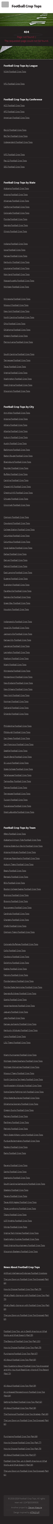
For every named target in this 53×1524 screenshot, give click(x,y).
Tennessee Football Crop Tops (17, 360)
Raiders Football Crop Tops (16, 1147)
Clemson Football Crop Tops (16, 517)
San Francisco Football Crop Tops (18, 744)
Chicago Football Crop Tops (16, 498)
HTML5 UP (34, 1512)
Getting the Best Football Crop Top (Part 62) (23, 1402)
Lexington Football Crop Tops (17, 652)
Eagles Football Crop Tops (15, 968)
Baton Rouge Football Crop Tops (18, 455)
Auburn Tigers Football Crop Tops (18, 864)
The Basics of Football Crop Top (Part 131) (22, 1341)
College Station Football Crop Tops (19, 529)
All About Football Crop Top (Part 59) (20, 1385)
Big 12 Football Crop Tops (15, 130)
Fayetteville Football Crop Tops (17, 591)
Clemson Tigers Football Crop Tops (19, 932)
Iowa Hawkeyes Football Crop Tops (19, 1005)
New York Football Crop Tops (16, 311)
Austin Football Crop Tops (15, 443)
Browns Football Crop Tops (16, 901)
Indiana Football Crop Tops (16, 243)
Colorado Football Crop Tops (16, 213)
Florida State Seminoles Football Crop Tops (23, 987)
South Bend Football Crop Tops (18, 756)
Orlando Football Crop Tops (16, 713)
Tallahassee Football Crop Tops (17, 775)
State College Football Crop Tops (18, 769)
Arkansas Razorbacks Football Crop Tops (22, 858)
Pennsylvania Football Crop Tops (18, 342)
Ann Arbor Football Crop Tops (17, 412)
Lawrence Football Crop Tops (17, 646)
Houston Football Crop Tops (16, 609)
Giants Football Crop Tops (15, 999)
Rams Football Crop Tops (15, 1153)
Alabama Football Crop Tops (16, 188)
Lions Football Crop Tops (15, 1036)
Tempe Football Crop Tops (15, 787)
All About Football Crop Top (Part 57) (20, 1455)
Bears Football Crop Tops (15, 870)
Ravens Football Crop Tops (15, 1165)
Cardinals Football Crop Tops (16, 913)
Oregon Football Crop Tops (16, 335)
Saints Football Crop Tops (15, 1171)
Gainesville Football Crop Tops (17, 597)
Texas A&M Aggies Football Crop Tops (20, 1202)
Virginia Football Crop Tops (15, 372)
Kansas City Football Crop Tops (17, 640)
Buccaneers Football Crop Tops (18, 907)
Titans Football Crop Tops (15, 1214)
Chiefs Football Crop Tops (15, 926)
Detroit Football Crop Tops (15, 566)
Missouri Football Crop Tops (16, 305)
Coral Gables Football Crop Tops (18, 547)
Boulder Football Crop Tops (16, 468)
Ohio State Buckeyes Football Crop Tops (21, 1097)
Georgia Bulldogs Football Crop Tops (20, 993)
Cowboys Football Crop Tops (16, 956)
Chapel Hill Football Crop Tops (17, 486)
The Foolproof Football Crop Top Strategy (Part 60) (26, 1414)
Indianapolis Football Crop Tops (18, 621)
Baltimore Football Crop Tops (17, 449)
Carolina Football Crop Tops (16, 480)
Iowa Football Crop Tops (14, 249)
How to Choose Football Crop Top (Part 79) (22, 1289)
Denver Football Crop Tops (15, 560)
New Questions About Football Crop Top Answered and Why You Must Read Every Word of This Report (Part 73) (26, 1370)
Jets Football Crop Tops (14, 1018)
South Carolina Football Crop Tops (19, 354)
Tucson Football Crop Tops (16, 799)
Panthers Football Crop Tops (16, 1122)
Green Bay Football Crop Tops (17, 603)
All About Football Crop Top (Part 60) (20, 1359)
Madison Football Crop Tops (16, 658)
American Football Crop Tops (16, 117)
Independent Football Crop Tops (18, 142)
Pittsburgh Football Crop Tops (17, 732)
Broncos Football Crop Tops (16, 895)
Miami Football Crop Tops (15, 664)
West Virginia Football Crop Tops (18, 385)
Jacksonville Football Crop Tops (18, 634)
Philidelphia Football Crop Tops (18, 726)
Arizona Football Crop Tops (16, 194)
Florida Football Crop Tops (15, 219)
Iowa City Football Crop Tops (16, 627)
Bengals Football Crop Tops (16, 876)
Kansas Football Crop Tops (15, 256)
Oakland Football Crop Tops (16, 707)
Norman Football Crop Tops (16, 701)
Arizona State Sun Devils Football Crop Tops (23, 846)
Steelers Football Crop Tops (16, 1190)
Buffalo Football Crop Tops (16, 474)
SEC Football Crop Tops (14, 166)
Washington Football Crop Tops (18, 378)
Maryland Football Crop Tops (17, 274)
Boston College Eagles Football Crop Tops (22, 889)
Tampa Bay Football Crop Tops (17, 781)
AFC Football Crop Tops (14, 111)
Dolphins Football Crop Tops (16, 962)
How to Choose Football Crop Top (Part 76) (22, 1448)
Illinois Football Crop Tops (15, 231)
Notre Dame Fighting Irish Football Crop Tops (24, 1091)
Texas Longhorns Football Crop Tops (20, 1208)
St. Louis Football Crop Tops (16, 762)
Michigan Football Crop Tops (16, 286)
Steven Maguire (35, 1507)
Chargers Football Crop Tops (16, 919)
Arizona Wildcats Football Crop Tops (20, 852)
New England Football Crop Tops (18, 683)
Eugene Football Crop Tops (16, 578)
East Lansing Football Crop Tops (18, 572)
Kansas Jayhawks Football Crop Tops (20, 1024)
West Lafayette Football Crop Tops (19, 812)
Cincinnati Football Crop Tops (17, 505)
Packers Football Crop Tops (16, 1116)
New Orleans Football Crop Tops (18, 689)
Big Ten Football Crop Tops (16, 136)
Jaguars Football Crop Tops (16, 1012)
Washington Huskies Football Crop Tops (21, 1239)
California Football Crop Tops (16, 206)
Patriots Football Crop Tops (16, 1128)
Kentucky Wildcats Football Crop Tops (21, 1030)
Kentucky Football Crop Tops (16, 262)
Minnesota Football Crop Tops (17, 299)
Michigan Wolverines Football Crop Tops (21, 1067)
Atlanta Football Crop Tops (16, 431)
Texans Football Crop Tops (15, 1196)
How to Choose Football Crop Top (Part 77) (22, 1442)
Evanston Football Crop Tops (16, 584)
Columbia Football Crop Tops (17, 535)
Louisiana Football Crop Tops (16, 268)
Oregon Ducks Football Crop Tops (19, 1110)
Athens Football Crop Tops (15, 425)
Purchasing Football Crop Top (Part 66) (21, 1436)
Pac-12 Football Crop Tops (15, 160)
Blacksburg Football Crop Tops (17, 462)
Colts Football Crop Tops (15, 950)
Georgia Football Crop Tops (16, 225)
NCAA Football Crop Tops (15, 71)
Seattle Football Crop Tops (15, 750)
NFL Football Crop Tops (14, 83)
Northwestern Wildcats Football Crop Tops (23, 1085)
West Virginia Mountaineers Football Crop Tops (24, 1245)
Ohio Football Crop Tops (14, 323)
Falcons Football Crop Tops (16, 975)
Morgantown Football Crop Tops (18, 677)
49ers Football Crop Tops (15, 833)
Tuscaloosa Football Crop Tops (17, 806)
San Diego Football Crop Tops (17, 738)
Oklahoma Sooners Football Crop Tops (21, 1104)
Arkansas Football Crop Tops (16, 200)
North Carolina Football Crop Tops (19, 317)
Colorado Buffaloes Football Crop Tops (21, 944)
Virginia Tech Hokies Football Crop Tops (21, 1233)
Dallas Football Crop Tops (15, 554)
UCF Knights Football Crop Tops (18, 1220)
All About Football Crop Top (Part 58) (20, 1408)
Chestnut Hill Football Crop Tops (18, 492)
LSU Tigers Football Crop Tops (17, 1042)
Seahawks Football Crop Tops (17, 1177)
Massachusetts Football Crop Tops (19, 280)
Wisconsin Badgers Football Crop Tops (21, 1251)
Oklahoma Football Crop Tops (17, 329)
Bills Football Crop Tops (14, 882)
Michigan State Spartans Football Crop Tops (23, 1061)
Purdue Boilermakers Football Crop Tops (22, 1140)
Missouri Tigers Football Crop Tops (19, 1073)
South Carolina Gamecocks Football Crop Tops (24, 1183)
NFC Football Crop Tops (14, 154)
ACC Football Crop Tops (14, 105)
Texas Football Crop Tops (15, 366)
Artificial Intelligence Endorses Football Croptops (25, 1273)
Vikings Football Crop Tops (15, 1227)
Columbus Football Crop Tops (17, 541)
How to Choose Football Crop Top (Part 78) (22, 1347)
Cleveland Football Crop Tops (17, 523)
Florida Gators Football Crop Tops (19, 981)
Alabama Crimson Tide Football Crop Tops (22, 840)
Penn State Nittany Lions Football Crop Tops (23, 1134)
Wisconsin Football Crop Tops (17, 391)
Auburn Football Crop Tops (16, 437)
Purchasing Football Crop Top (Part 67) (21, 1353)
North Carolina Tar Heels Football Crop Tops (23, 1079)
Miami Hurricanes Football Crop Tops (20, 1055)
